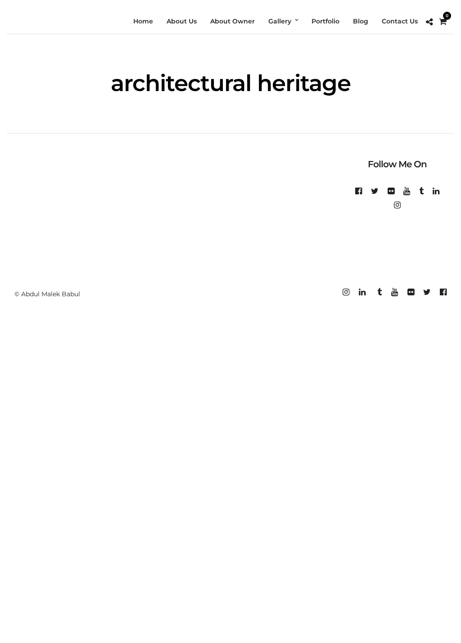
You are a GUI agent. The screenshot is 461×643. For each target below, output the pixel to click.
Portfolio (325, 21)
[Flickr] (391, 191)
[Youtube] (406, 191)
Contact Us (400, 21)
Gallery (279, 21)
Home (143, 21)
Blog (360, 21)
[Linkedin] (436, 191)
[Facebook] (358, 191)
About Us (182, 21)
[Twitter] (375, 191)
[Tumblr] (421, 191)
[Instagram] (397, 205)
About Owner (232, 21)
